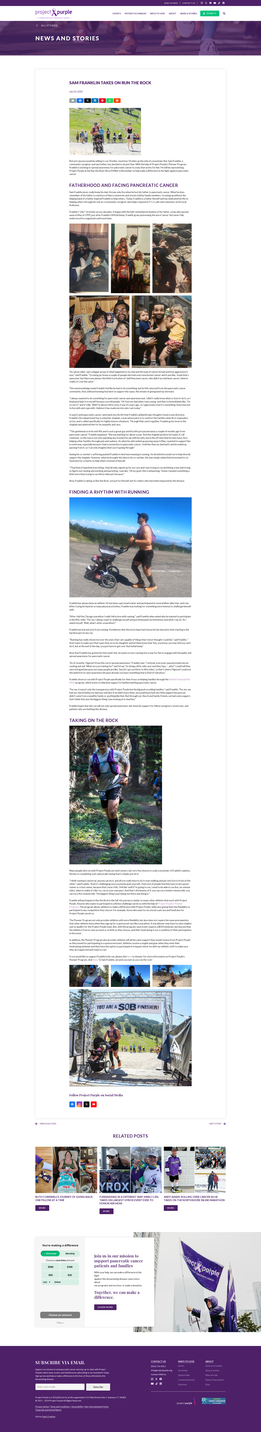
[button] (147, 13)
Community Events (186, 1380)
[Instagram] (202, 3)
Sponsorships (184, 1375)
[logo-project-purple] (53, 13)
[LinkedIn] (223, 3)
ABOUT (209, 1361)
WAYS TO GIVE (186, 1361)
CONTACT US (158, 1361)
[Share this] (80, 100)
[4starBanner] (214, 1401)
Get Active (183, 1370)
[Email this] (72, 100)
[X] (206, 3)
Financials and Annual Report (48, 1410)
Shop (207, 1384)
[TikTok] (219, 3)
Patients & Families (213, 1366)
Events (181, 1366)
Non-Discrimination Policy (97, 1406)
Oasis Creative (48, 1416)
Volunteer (182, 1384)
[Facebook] (210, 3)
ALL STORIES (49, 25)
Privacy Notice (42, 1406)
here (129, 956)
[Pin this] (102, 100)
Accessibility (77, 1406)
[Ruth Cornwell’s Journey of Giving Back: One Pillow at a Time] (66, 1182)
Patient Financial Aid (214, 1380)
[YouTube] (215, 3)
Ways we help (211, 1375)
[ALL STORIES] (38, 25)
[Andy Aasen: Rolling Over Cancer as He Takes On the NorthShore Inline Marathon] (195, 1182)
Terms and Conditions (60, 1406)
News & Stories (212, 1370)
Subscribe (98, 1387)
